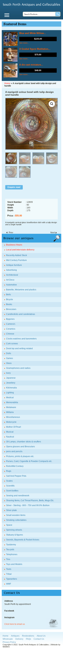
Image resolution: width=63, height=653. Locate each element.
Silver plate (11, 510)
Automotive (11, 285)
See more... (24, 43)
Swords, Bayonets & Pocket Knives (22, 539)
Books (9, 304)
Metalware (11, 407)
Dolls (8, 353)
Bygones (10, 319)
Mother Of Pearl (13, 427)
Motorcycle (11, 422)
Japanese (11, 378)
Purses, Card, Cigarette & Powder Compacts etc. (29, 461)
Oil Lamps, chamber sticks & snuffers (23, 441)
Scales (9, 481)
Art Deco (10, 280)
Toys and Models (14, 564)
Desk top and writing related (19, 348)
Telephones (11, 554)
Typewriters (11, 579)
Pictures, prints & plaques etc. (20, 456)
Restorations (28, 636)
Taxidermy (11, 544)
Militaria (10, 412)
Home (5, 636)
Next (52, 232)
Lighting (10, 392)
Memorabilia (12, 402)
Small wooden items (15, 515)
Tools (8, 569)
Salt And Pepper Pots (16, 476)
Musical (9, 432)
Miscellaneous (13, 417)
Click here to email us (14, 624)
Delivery (19, 639)
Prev (11, 232)
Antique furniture (14, 265)
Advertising (11, 270)
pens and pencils (14, 451)
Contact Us (39, 639)
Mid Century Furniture (16, 260)
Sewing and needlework (17, 495)
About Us (41, 636)
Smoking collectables (16, 520)
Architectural (12, 275)
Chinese (10, 334)
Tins (8, 559)
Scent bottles (12, 490)
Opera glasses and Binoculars (20, 446)
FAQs (28, 639)
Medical (10, 397)
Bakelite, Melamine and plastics (21, 289)
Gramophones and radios (18, 368)
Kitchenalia (11, 387)
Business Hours (14, 245)
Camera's (10, 324)
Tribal (9, 574)
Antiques (15, 636)
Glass (9, 363)
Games (9, 358)
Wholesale (8, 639)
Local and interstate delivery (20, 249)
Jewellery (10, 383)
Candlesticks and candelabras (20, 314)
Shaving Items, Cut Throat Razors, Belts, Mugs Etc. (30, 500)
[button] (52, 104)
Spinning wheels (14, 530)
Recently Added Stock (16, 255)
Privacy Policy (9, 642)
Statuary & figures (14, 535)
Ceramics (10, 329)
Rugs (8, 471)
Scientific (10, 486)
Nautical (10, 437)
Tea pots (10, 549)
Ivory (8, 373)
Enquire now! (14, 187)
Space (9, 525)
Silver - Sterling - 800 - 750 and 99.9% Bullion (28, 505)
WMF (8, 584)
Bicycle (9, 299)
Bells (8, 294)
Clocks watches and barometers (21, 338)
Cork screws (12, 343)
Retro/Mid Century (14, 466)
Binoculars (11, 309)
